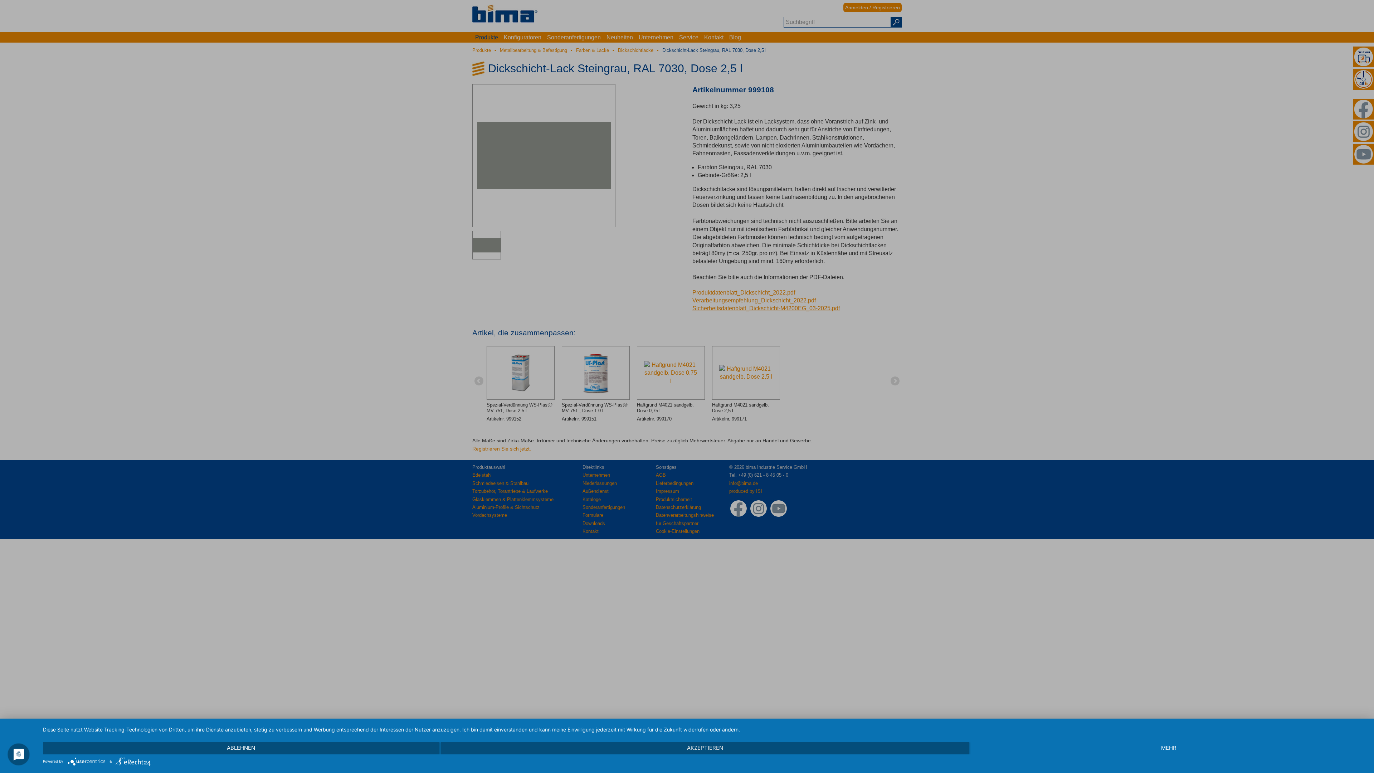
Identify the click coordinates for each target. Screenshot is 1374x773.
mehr (1168, 747)
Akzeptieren (705, 747)
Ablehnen (241, 747)
